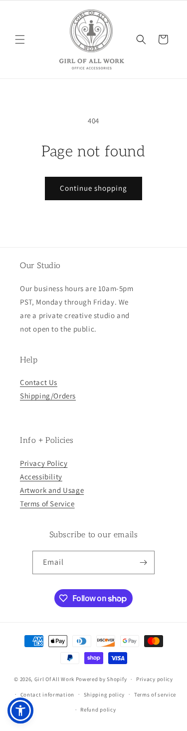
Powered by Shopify (101, 679)
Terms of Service (47, 503)
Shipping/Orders (48, 395)
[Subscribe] (143, 562)
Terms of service (155, 694)
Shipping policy (104, 694)
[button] (20, 39)
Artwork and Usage (52, 490)
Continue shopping (93, 188)
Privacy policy (154, 679)
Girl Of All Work (54, 679)
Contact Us (38, 382)
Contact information (47, 694)
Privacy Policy (43, 463)
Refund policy (98, 709)
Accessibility (41, 476)
